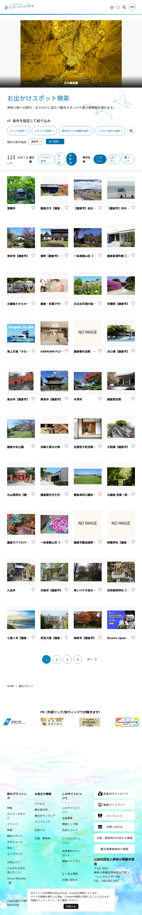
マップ (127, 159)
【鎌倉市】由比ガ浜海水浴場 (92, 208)
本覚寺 (78, 399)
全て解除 (54, 141)
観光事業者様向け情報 (114, 849)
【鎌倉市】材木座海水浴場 (123, 208)
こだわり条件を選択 (109, 130)
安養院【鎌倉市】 (118, 304)
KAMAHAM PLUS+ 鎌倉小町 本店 (61, 351)
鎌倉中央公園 (15, 447)
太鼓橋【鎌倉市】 (118, 447)
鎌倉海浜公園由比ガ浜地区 (90, 495)
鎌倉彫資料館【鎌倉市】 (122, 256)
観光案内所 (41, 809)
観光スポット (15, 836)
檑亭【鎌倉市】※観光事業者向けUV (63, 256)
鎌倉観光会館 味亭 (86, 351)
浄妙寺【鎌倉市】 (18, 256)
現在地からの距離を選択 (75, 130)
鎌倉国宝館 (114, 399)
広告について (70, 830)
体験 (9, 830)
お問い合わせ (70, 879)
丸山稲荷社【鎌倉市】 (21, 495)
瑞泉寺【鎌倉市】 (85, 638)
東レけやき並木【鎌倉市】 (90, 590)
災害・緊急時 (42, 838)
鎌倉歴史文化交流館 (53, 495)
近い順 (59, 159)
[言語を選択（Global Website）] (112, 7)
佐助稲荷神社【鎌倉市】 (122, 590)
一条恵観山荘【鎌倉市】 (56, 542)
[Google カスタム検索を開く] (124, 7)
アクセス (40, 804)
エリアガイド (15, 854)
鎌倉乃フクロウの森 (19, 542)
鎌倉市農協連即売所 (86, 542)
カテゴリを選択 (43, 130)
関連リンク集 (70, 824)
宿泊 (9, 848)
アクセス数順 (45, 159)
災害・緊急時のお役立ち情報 (114, 838)
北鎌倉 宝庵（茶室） (120, 495)
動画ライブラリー (114, 805)
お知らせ (40, 830)
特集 (9, 808)
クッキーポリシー (47, 900)
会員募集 (67, 818)
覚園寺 (11, 208)
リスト (113, 159)
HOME (10, 686)
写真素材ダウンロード (114, 794)
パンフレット (42, 821)
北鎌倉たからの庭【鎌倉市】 (25, 304)
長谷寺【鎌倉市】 (18, 399)
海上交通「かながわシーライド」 (28, 351)
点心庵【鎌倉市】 (118, 351)
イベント (12, 824)
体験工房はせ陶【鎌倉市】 (57, 447)
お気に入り (13, 862)
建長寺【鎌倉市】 (52, 399)
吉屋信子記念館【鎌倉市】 (90, 447)
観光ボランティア (45, 815)
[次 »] (92, 659)
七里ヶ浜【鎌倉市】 (19, 638)
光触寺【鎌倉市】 (52, 590)
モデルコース (15, 842)
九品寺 (11, 590)
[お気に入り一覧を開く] (118, 7)
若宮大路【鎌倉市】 (53, 638)
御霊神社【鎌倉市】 (119, 542)
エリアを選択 (17, 130)
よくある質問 (70, 873)
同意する (71, 906)
